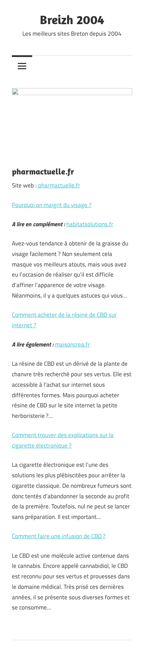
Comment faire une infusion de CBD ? (59, 536)
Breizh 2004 (72, 19)
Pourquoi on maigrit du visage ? (52, 204)
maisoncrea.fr (72, 344)
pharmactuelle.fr (59, 185)
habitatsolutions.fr (89, 224)
